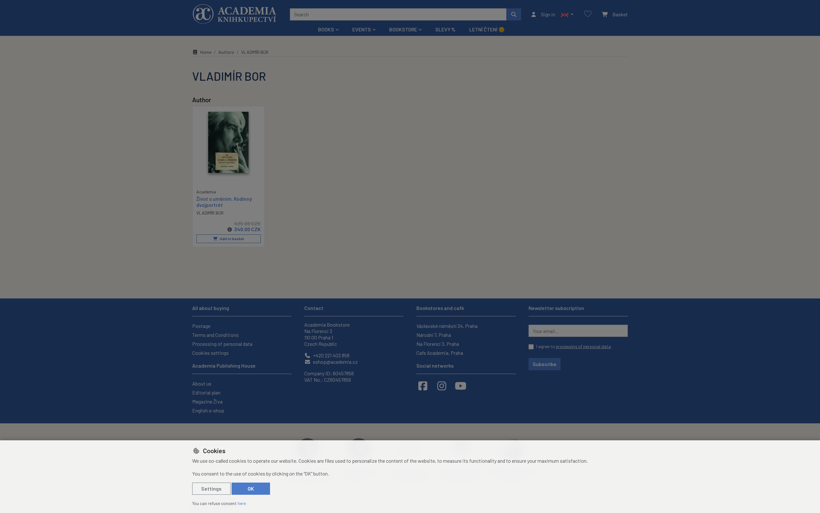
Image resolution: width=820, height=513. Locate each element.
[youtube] (460, 385)
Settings (211, 488)
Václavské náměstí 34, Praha (447, 326)
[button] (567, 14)
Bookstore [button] (403, 29)
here (242, 503)
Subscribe (544, 364)
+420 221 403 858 (330, 355)
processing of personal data (583, 346)
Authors (226, 52)
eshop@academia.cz (335, 362)
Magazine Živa (207, 401)
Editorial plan (206, 392)
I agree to (573, 346)
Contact (314, 308)
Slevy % (445, 29)
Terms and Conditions (215, 335)
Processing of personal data (222, 344)
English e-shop (208, 410)
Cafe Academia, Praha (439, 353)
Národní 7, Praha (433, 335)
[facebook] (422, 385)
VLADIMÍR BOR (210, 213)
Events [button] (361, 29)
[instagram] (441, 385)
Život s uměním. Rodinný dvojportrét (224, 202)
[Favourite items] (588, 14)
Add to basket (231, 238)
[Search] (513, 14)
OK (251, 488)
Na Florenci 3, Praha (437, 344)
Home (205, 52)
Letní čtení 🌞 (487, 29)
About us (201, 383)
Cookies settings (210, 353)
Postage (201, 326)
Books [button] (326, 29)
